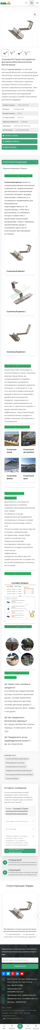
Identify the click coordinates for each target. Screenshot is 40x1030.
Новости (9, 1007)
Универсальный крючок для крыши (18, 771)
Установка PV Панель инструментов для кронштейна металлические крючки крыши (17, 811)
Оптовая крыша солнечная (16, 767)
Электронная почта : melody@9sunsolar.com (15, 990)
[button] (38, 916)
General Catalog (12, 141)
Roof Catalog (10, 147)
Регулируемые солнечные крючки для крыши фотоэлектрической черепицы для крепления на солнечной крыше (20, 930)
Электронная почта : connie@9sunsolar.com (22, 999)
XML (20, 1013)
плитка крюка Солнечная (15, 763)
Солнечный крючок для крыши (17, 759)
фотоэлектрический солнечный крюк (19, 775)
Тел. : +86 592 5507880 (15, 985)
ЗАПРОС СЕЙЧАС (11, 136)
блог (3, 1007)
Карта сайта (14, 1013)
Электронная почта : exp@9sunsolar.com (21, 995)
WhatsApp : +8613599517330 (16, 1002)
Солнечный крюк (12, 778)
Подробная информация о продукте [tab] (15, 168)
